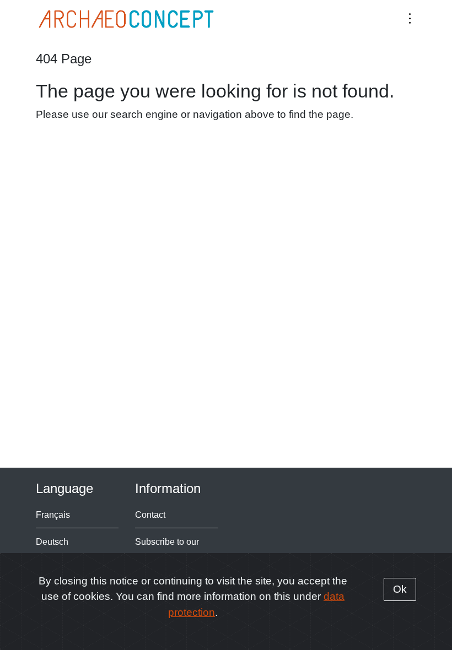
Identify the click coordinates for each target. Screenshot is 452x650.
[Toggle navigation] (409, 17)
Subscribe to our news (167, 548)
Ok (400, 589)
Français (53, 514)
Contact (150, 514)
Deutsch (52, 541)
